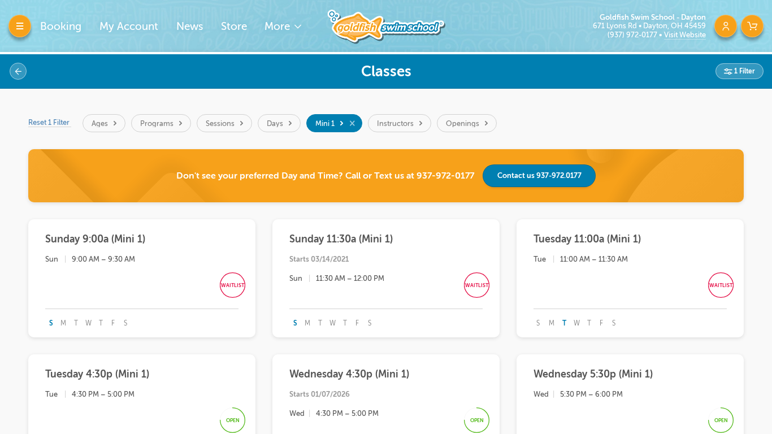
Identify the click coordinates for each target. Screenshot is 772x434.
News (189, 26)
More (278, 26)
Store (234, 26)
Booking (60, 26)
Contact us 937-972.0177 (539, 175)
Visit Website (685, 35)
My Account (128, 26)
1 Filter (743, 71)
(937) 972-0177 (633, 35)
